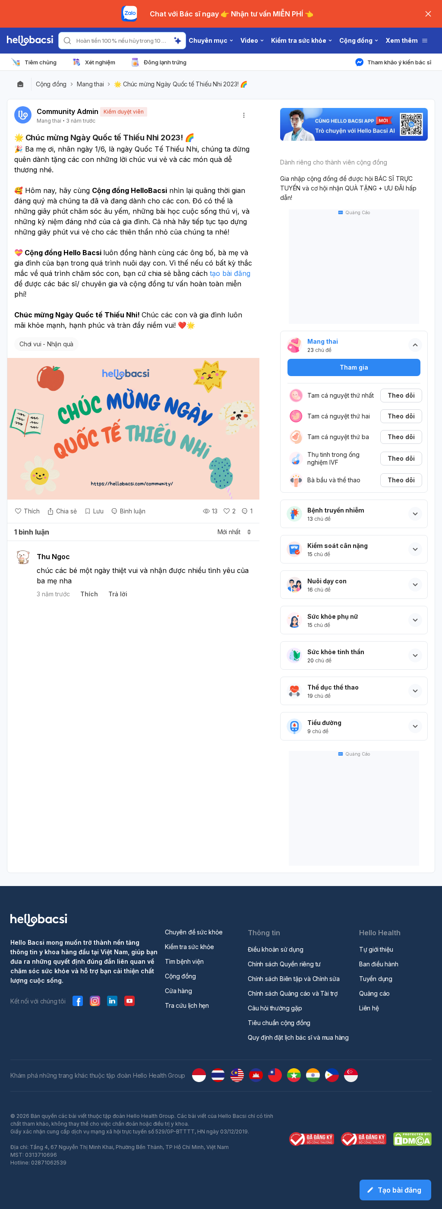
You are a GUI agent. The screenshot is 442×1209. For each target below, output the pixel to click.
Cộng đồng (51, 84)
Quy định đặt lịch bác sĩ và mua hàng (298, 1037)
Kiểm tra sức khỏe (189, 946)
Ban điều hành (378, 964)
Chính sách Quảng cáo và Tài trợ (293, 993)
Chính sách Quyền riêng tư (284, 964)
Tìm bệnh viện (184, 961)
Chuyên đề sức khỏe (193, 932)
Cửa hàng (178, 990)
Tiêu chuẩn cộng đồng (279, 1022)
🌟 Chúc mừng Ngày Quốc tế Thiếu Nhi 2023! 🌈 (181, 84)
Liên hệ (369, 1008)
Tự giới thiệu (376, 949)
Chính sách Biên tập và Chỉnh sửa (294, 978)
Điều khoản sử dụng (275, 949)
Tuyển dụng (375, 978)
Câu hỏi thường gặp (275, 1008)
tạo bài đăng (230, 273)
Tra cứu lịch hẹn (187, 1005)
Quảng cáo (374, 993)
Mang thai (90, 84)
